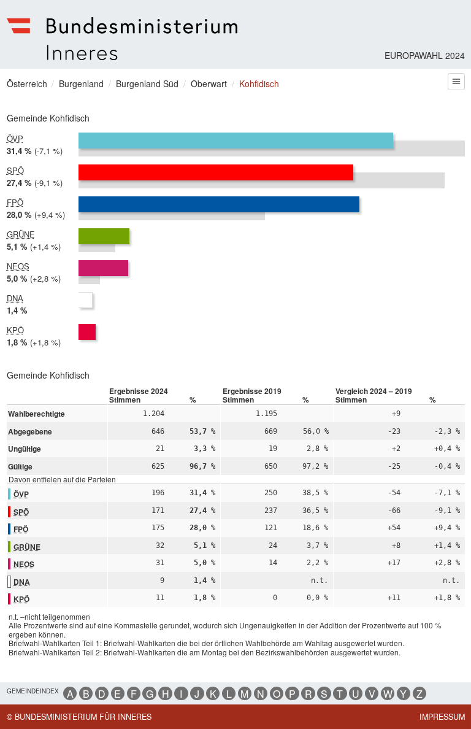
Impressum (442, 716)
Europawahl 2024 (425, 55)
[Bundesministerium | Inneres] (122, 38)
